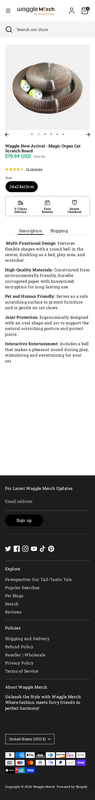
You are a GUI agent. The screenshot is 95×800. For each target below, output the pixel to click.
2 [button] (38, 134)
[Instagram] (25, 549)
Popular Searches (22, 587)
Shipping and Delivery (27, 638)
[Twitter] (8, 549)
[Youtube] (34, 549)
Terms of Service (21, 671)
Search (11, 603)
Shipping (59, 230)
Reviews (13, 611)
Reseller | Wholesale (25, 654)
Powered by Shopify (72, 787)
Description (30, 230)
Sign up (24, 520)
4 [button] (51, 134)
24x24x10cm (21, 186)
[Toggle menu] (8, 11)
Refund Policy (19, 646)
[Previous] (6, 134)
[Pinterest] (51, 549)
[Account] (72, 8)
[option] (47, 87)
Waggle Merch (44, 787)
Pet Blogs (14, 595)
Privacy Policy (19, 662)
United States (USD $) (27, 739)
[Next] (88, 134)
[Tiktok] (43, 549)
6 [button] (63, 134)
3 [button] (45, 134)
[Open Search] (8, 29)
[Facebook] (17, 549)
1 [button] (32, 134)
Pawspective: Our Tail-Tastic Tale (38, 579)
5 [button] (57, 134)
